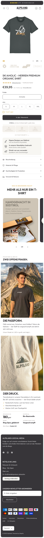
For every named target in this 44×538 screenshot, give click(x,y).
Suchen (4, 518)
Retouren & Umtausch (10, 465)
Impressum (12, 518)
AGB (4, 521)
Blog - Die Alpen (8, 468)
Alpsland (9, 533)
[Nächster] (40, 2)
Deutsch (7, 528)
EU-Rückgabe (11, 521)
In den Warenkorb (22, 117)
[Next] (27, 247)
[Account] (35, 8)
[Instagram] (8, 452)
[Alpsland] (22, 8)
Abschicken (9, 500)
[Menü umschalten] (4, 8)
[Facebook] (3, 452)
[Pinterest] (12, 452)
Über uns (6, 471)
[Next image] (41, 61)
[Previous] (16, 247)
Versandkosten (27, 88)
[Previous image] (33, 61)
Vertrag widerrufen (11, 479)
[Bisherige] (3, 2)
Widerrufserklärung (31, 518)
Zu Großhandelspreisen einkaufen (14, 474)
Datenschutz (20, 518)
